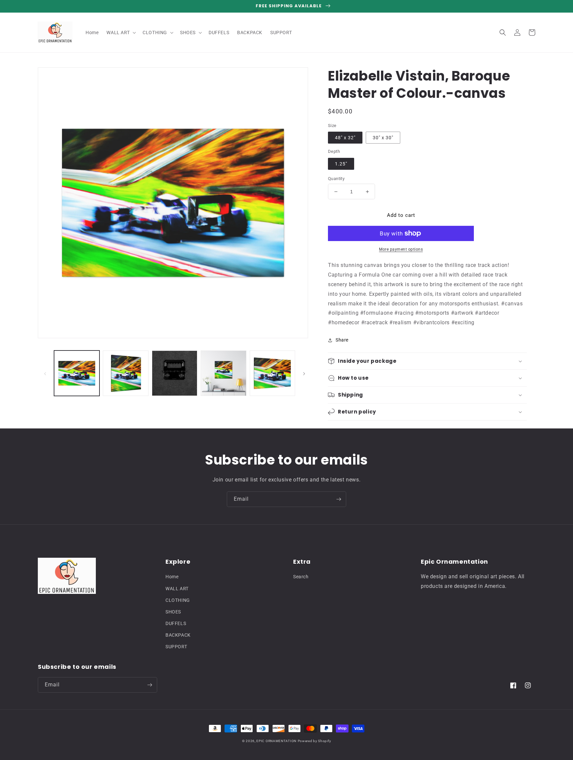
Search (301, 576)
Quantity (336, 178)
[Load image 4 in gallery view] (174, 373)
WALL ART (177, 588)
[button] (120, 32)
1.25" (341, 163)
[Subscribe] (338, 499)
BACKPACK (178, 635)
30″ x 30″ (383, 137)
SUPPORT (176, 646)
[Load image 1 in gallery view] (76, 373)
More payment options (401, 249)
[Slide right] (304, 373)
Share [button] (342, 340)
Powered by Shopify (314, 741)
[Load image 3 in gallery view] (125, 373)
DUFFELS (175, 623)
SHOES (173, 611)
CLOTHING (177, 600)
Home (171, 576)
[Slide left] (45, 373)
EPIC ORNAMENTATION (276, 741)
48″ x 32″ (345, 137)
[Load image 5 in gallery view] (223, 373)
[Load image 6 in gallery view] (272, 373)
